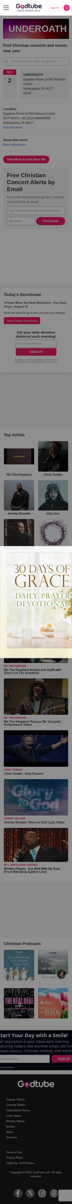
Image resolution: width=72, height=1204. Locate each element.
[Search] (67, 8)
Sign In (54, 7)
